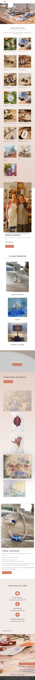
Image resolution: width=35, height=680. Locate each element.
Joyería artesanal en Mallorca (23, 678)
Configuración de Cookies (29, 677)
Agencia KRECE (21, 674)
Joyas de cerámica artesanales (17, 11)
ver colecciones (8, 381)
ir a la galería (17, 364)
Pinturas (20, 651)
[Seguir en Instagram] (4, 656)
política (32, 666)
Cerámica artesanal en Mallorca (11, 678)
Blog (19, 655)
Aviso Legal (3, 677)
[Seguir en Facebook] (1, 656)
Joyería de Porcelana (22, 646)
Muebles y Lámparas (22, 648)
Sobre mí (20, 653)
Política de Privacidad (10, 677)
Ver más (17, 16)
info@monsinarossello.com (6, 651)
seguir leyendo (9, 246)
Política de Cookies (19, 677)
